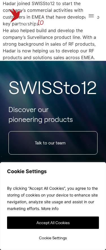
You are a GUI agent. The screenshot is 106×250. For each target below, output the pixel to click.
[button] (91, 16)
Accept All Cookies (53, 222)
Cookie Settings (53, 237)
